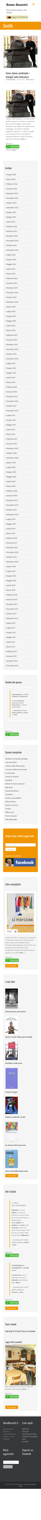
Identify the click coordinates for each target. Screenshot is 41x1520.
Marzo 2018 (11, 590)
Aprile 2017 (11, 642)
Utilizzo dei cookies (30, 1484)
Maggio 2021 (11, 425)
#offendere (15, 1210)
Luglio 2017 (11, 628)
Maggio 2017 (11, 637)
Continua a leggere (11, 150)
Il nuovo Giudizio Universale (16, 769)
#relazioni (14, 1228)
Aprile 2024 (11, 269)
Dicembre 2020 (12, 448)
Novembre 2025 (13, 198)
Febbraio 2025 (12, 226)
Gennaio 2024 (12, 283)
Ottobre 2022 (12, 354)
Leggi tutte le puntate (13, 1342)
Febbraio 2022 (12, 387)
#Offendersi (25, 1235)
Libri (24, 1439)
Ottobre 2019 (12, 510)
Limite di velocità (11, 776)
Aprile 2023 (11, 325)
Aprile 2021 (11, 429)
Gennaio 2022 (12, 392)
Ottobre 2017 (12, 613)
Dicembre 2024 (12, 236)
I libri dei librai (11, 762)
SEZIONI (25, 1429)
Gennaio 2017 (12, 656)
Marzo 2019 (11, 533)
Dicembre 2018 (12, 547)
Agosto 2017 (11, 623)
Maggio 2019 (11, 524)
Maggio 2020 (11, 477)
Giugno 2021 (11, 420)
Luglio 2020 (11, 467)
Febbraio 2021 (12, 439)
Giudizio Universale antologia (16, 759)
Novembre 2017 (13, 609)
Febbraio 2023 (12, 335)
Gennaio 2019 (12, 543)
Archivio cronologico (30, 1436)
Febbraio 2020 (12, 491)
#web (22, 1225)
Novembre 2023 (13, 292)
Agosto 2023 (11, 307)
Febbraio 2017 (12, 651)
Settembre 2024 (13, 250)
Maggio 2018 (11, 580)
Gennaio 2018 (12, 599)
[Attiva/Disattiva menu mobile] (33, 4)
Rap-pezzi (9, 787)
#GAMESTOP (16, 1268)
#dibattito (14, 1280)
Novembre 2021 (13, 401)
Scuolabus (9, 794)
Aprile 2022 (11, 377)
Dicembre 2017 (12, 604)
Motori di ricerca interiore (15, 784)
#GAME (26, 1268)
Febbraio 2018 (12, 595)
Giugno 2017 (11, 632)
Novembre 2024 (13, 240)
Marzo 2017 (11, 647)
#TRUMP (14, 696)
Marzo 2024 (11, 274)
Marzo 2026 (11, 179)
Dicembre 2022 (12, 344)
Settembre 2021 (13, 410)
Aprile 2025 (11, 222)
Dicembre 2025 (12, 193)
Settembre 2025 (13, 207)
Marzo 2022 (11, 382)
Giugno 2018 (11, 576)
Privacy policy (19, 1484)
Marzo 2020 (11, 486)
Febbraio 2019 (12, 538)
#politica (14, 1225)
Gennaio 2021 (12, 443)
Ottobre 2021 (12, 406)
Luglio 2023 (11, 311)
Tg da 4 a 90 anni (11, 805)
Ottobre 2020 (12, 453)
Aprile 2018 (11, 585)
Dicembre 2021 (12, 396)
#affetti (18, 1222)
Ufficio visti (9, 812)
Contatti (25, 1441)
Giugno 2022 (11, 368)
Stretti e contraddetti (13, 798)
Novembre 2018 (13, 552)
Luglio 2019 (11, 519)
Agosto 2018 (11, 566)
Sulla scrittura (30, 79)
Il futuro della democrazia (15, 766)
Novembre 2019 (13, 505)
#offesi (13, 1212)
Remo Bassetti (11, 79)
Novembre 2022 (13, 349)
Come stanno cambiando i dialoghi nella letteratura (17, 75)
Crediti (20, 1486)
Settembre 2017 (13, 618)
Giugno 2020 (11, 472)
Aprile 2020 (11, 481)
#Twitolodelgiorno (17, 694)
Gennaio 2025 (12, 231)
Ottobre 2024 (12, 245)
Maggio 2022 (11, 373)
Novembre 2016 (13, 665)
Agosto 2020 (11, 462)
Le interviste (10, 773)
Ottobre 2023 (12, 297)
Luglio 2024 (11, 255)
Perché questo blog (29, 1434)
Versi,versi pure (11, 816)
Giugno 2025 (11, 212)
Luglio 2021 (11, 415)
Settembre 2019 (13, 514)
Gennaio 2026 (12, 189)
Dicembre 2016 (12, 661)
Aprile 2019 (11, 528)
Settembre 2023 (13, 302)
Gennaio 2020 (12, 495)
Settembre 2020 (13, 458)
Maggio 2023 (11, 321)
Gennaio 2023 (12, 340)
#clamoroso (17, 1275)
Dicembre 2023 (12, 288)
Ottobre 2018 (12, 557)
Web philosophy (11, 819)
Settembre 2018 (13, 562)
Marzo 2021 (11, 434)
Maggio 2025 (11, 217)
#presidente (20, 701)
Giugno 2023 (11, 316)
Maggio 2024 (11, 264)
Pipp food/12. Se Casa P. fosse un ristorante (20, 1331)
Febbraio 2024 (12, 278)
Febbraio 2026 (12, 184)
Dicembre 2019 (12, 500)
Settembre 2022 (13, 358)
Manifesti (8, 780)
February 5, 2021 (17, 1292)
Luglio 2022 (11, 363)
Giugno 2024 (11, 259)
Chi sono (25, 1431)
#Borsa (17, 1282)
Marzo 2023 (11, 330)
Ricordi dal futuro (11, 791)
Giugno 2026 (11, 174)
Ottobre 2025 (12, 203)
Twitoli (8, 809)
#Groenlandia (16, 705)
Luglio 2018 (11, 571)
